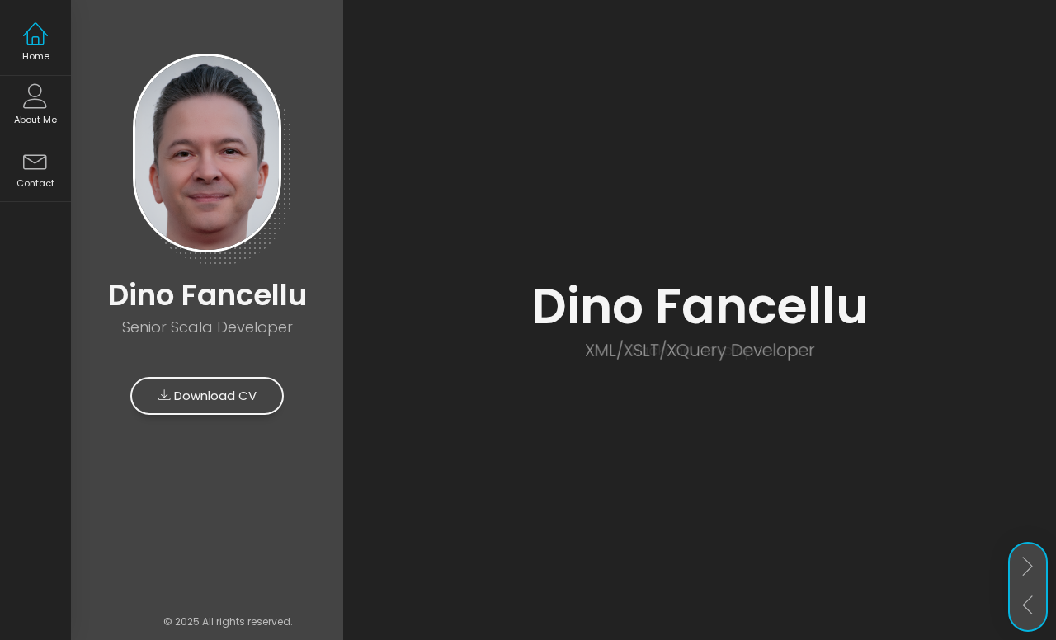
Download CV (214, 395)
